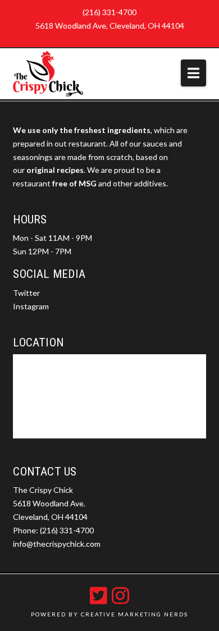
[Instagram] (120, 595)
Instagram (31, 306)
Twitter (26, 293)
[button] (193, 73)
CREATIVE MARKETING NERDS (134, 614)
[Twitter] (98, 595)
